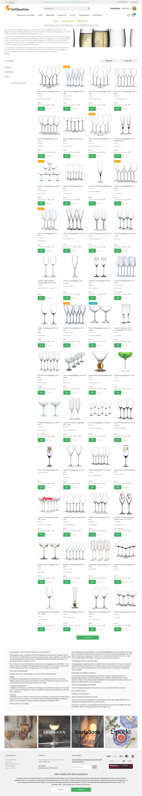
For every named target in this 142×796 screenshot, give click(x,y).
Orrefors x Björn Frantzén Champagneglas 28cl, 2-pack (47, 282)
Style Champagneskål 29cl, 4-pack (125, 612)
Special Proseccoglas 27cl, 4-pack (124, 423)
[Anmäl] (94, 767)
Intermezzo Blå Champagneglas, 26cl (100, 186)
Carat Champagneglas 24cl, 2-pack (100, 233)
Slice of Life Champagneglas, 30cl (48, 470)
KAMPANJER (97, 15)
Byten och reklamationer (13, 764)
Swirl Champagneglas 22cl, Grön (124, 375)
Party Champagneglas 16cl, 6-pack (100, 423)
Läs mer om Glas (11, 768)
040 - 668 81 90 (13, 1)
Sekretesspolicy (10, 766)
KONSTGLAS (62, 15)
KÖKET (40, 15)
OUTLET (73, 15)
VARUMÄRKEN (84, 15)
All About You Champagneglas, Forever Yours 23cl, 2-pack (124, 518)
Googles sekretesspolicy (83, 784)
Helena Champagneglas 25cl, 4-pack (74, 233)
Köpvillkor (9, 762)
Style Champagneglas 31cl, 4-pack (125, 233)
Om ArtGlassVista (11, 760)
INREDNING (50, 15)
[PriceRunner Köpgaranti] (121, 768)
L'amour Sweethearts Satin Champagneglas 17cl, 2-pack (123, 329)
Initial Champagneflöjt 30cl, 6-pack (100, 470)
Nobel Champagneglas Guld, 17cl (73, 612)
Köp (41, 109)
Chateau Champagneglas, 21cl (72, 281)
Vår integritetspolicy (69, 784)
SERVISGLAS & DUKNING (26, 15)
